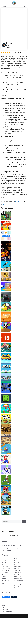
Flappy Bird (4, 311)
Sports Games (18, 578)
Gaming (4, 578)
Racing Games (18, 564)
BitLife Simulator (5, 341)
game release (5, 574)
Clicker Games (6, 568)
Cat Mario (17, 201)
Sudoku (3, 240)
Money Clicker (4, 402)
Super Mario (4, 494)
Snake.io (3, 453)
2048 (2, 291)
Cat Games (5, 566)
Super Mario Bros (5, 463)
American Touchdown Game (8, 382)
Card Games (5, 564)
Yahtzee (3, 230)
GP (2, 582)
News (15, 561)
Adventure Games (6, 561)
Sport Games (17, 576)
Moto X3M (3, 504)
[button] (25, 6)
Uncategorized (18, 586)
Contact (4, 607)
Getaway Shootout (5, 270)
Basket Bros (4, 260)
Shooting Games (18, 572)
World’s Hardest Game (6, 474)
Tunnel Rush (4, 331)
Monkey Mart (4, 413)
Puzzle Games (18, 562)
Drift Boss (3, 423)
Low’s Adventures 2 (5, 372)
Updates (16, 587)
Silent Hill (16, 574)
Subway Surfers (5, 362)
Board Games (5, 562)
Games (5, 204)
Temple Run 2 (4, 280)
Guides (4, 584)
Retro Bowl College (5, 484)
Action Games (5, 559)
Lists (3, 587)
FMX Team (3, 219)
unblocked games (19, 584)
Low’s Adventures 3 (5, 514)
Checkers (3, 443)
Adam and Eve (4, 321)
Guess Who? (4, 352)
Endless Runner (6, 570)
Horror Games (5, 586)
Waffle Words (4, 433)
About (3, 605)
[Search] (24, 521)
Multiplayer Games (19, 559)
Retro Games (17, 566)
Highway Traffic (5, 301)
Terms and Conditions (8, 611)
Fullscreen (22, 45)
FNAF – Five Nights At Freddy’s (8, 250)
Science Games (18, 570)
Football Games (6, 572)
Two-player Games (19, 582)
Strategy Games (18, 580)
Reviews (16, 568)
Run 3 (2, 392)
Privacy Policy (5, 609)
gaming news (5, 580)
